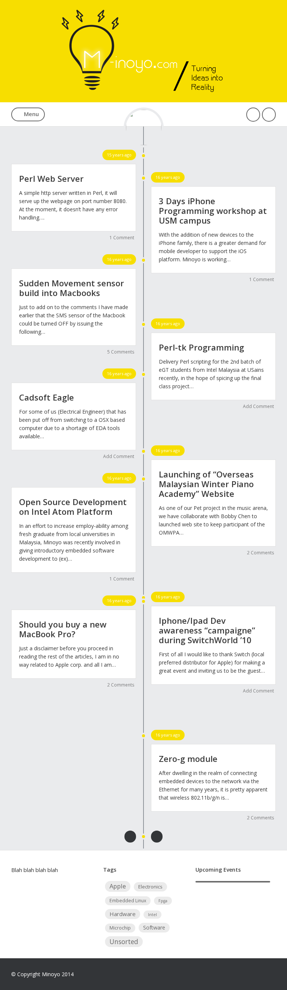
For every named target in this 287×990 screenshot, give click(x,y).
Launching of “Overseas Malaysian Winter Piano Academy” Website (206, 483)
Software (154, 927)
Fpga (162, 900)
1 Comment (121, 237)
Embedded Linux (127, 900)
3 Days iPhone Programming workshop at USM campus (213, 210)
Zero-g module (188, 758)
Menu (31, 114)
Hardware (122, 914)
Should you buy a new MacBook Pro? (63, 629)
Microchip (120, 928)
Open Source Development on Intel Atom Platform (73, 506)
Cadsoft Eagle (46, 397)
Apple (117, 886)
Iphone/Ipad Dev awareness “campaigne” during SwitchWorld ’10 (207, 630)
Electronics (150, 886)
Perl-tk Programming (201, 347)
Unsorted (123, 941)
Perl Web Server (51, 178)
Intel (152, 914)
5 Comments (120, 352)
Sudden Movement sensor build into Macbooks (71, 287)
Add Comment (258, 406)
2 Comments (260, 553)
